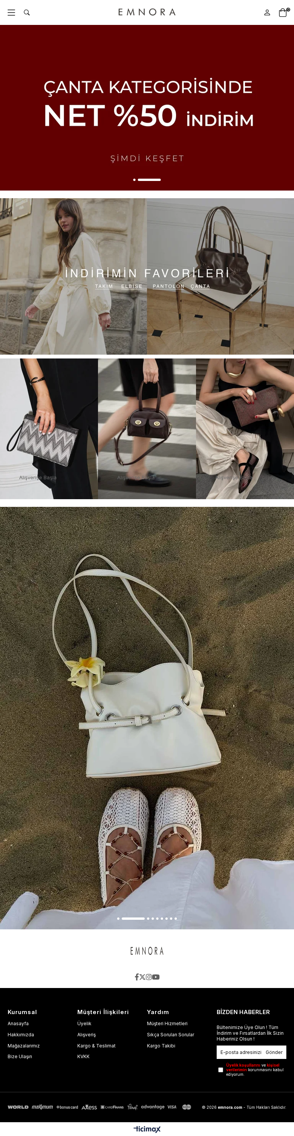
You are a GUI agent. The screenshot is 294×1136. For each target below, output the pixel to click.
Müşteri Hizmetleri (167, 1023)
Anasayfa (18, 1023)
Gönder (274, 1052)
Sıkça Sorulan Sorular (170, 1034)
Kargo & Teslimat (96, 1046)
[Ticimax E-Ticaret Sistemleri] (147, 1130)
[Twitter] (142, 976)
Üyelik (84, 1023)
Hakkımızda (21, 1034)
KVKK (83, 1056)
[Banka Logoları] (100, 1107)
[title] (147, 276)
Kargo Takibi (161, 1046)
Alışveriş (86, 1034)
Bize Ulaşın (20, 1056)
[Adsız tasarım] (147, 951)
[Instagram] (149, 976)
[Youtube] (156, 976)
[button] (134, 180)
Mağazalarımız (24, 1046)
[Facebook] (137, 976)
